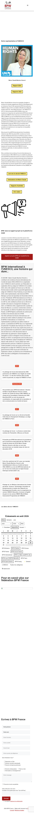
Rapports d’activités (17, 186)
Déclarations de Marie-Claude (17, 180)
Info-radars (17, 192)
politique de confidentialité (16, 801)
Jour (14, 520)
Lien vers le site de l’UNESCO (17, 173)
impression (6, 569)
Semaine (9, 520)
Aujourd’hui (15, 527)
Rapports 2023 (17, 91)
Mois (3, 520)
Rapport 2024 (17, 85)
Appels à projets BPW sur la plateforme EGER (17, 257)
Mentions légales (19, 810)
